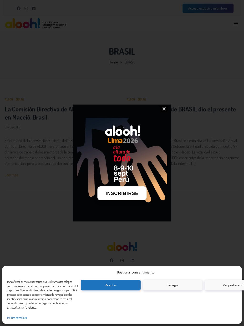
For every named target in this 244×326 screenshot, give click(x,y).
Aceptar (111, 285)
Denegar (173, 285)
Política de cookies (17, 318)
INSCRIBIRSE (122, 193)
